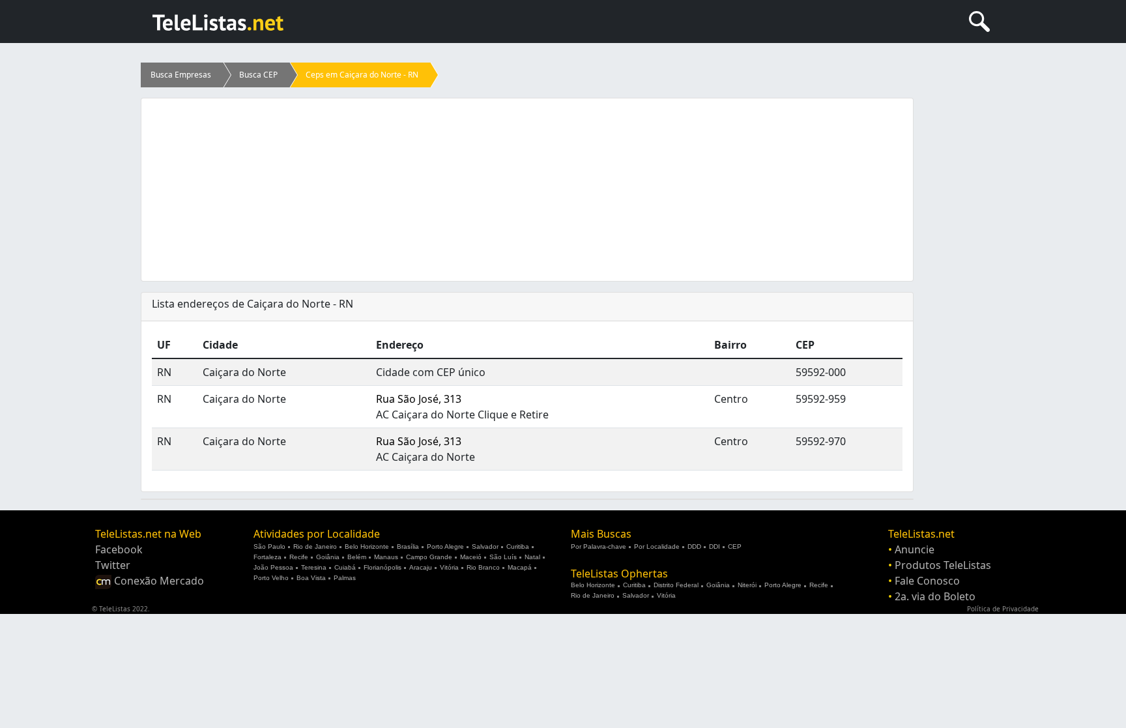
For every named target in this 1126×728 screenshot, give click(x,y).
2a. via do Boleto (935, 596)
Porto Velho (271, 577)
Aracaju (420, 567)
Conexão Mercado (157, 581)
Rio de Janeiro (315, 546)
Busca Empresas (181, 74)
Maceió (471, 557)
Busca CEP (258, 74)
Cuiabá (345, 567)
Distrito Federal (676, 585)
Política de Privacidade (1003, 608)
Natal (532, 557)
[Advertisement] (527, 189)
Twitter (112, 565)
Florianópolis (382, 567)
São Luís (503, 557)
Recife (298, 557)
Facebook (119, 549)
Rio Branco (483, 567)
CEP (735, 546)
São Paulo (269, 546)
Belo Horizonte (367, 546)
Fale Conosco (927, 581)
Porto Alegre (445, 546)
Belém (356, 557)
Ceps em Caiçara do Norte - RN (362, 74)
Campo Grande (429, 557)
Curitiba (517, 546)
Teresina (313, 567)
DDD (694, 546)
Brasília (408, 546)
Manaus (386, 557)
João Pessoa (273, 567)
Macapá (520, 567)
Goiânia (327, 557)
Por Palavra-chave (598, 546)
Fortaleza (267, 557)
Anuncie (914, 549)
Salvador (485, 546)
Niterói (747, 585)
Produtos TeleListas (943, 565)
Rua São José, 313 (418, 399)
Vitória (449, 567)
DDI (714, 546)
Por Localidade (657, 546)
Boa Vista (311, 577)
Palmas (345, 577)
